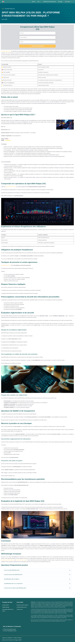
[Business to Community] (3, 1)
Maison (33, 1)
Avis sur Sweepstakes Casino (10, 630)
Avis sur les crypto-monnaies (10, 629)
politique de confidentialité (7, 637)
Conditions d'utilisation (17, 637)
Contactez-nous (20, 609)
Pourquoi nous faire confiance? (22, 604)
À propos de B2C (5, 604)
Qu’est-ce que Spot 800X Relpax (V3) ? (12, 570)
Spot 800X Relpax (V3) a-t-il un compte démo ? (13, 583)
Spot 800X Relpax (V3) (6, 51)
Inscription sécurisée (37, 46)
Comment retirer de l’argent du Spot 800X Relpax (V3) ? (15, 587)
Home (3, 8)
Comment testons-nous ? (22, 607)
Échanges (60, 1)
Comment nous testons (21, 560)
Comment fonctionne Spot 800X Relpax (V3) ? (13, 574)
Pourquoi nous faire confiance (7, 560)
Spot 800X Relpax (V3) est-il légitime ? (12, 579)
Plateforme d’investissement (49, 1)
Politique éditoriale (5, 607)
